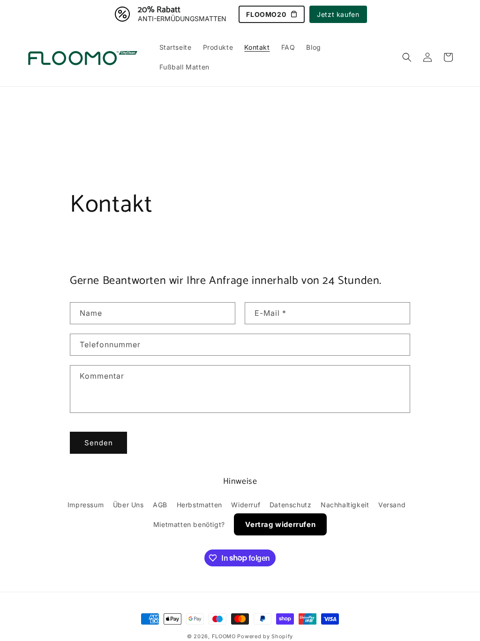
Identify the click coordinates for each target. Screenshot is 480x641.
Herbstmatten (199, 505)
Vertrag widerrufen (280, 524)
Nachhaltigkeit (345, 505)
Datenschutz (291, 505)
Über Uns (128, 505)
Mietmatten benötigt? (189, 524)
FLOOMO (224, 636)
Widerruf (245, 505)
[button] (407, 57)
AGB (160, 505)
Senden (98, 442)
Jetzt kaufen (338, 14)
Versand (391, 505)
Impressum (86, 505)
